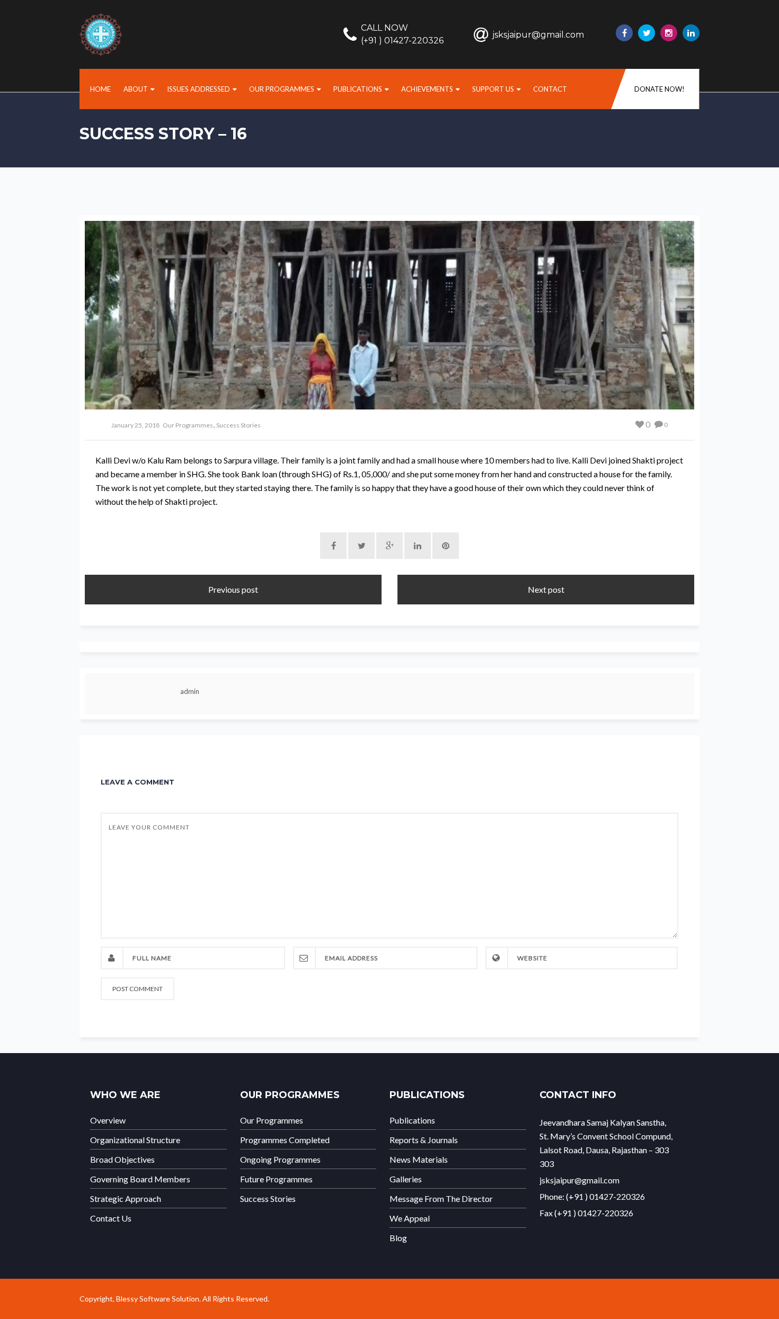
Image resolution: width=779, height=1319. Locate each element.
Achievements (427, 89)
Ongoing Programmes (280, 1159)
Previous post (233, 589)
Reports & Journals (424, 1140)
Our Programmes (281, 89)
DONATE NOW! (659, 89)
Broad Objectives (122, 1159)
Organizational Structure (135, 1140)
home (100, 89)
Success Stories (238, 425)
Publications (357, 89)
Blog (398, 1238)
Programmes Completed (285, 1140)
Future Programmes (276, 1179)
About (135, 89)
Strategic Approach (125, 1199)
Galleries (406, 1179)
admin (189, 691)
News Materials (419, 1159)
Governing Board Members (140, 1179)
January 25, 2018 (135, 425)
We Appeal (410, 1218)
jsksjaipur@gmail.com (538, 35)
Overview (108, 1120)
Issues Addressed (198, 89)
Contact (550, 89)
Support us (493, 89)
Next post (546, 589)
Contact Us (110, 1218)
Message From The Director (441, 1199)
